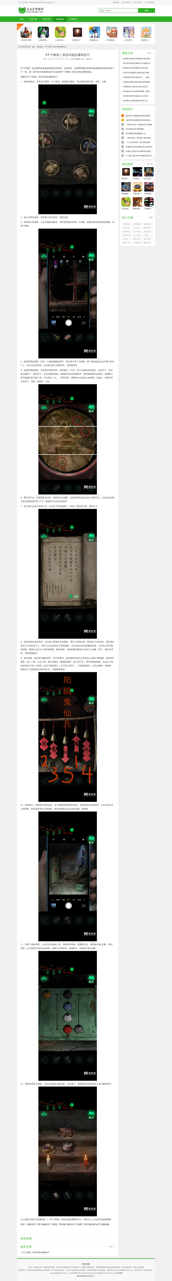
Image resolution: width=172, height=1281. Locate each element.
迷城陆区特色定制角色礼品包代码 (139, 146)
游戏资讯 (73, 19)
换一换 (150, 164)
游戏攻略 (60, 19)
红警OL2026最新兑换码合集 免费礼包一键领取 (141, 72)
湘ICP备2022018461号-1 (86, 1276)
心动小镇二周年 (136, 228)
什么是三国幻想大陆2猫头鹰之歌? (139, 155)
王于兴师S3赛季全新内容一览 (137, 243)
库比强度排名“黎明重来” (135, 129)
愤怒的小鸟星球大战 (136, 239)
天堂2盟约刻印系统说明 (137, 224)
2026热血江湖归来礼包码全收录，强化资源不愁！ (142, 86)
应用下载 (46, 19)
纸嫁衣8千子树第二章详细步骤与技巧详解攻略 (87, 1224)
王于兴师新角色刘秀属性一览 (136, 231)
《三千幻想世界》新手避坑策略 (138, 142)
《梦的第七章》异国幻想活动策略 (139, 124)
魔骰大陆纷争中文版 (147, 243)
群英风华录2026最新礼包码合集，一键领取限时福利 (143, 68)
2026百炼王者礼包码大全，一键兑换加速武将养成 (142, 77)
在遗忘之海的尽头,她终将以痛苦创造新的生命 (143, 151)
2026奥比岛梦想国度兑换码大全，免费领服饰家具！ (143, 100)
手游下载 (31, 10)
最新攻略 (116, 2)
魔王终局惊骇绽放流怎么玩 (147, 228)
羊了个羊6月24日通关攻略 (137, 235)
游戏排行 (128, 2)
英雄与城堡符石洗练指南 (126, 231)
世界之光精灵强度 (147, 239)
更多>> (112, 1246)
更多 (151, 217)
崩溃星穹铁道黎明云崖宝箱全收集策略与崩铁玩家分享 (147, 120)
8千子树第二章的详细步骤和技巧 (35, 1252)
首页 (22, 19)
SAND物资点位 (127, 224)
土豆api (146, 235)
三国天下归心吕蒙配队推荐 (126, 228)
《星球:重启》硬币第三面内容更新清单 (141, 138)
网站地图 (151, 2)
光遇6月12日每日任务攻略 (127, 235)
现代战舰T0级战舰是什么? (136, 133)
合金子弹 (125, 239)
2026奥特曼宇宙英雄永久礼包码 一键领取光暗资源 (142, 96)
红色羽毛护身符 (147, 231)
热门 (20, 27)
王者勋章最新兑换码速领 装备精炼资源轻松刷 (141, 82)
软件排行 (139, 2)
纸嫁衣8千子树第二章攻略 (53, 1224)
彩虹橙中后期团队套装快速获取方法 (140, 115)
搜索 (146, 10)
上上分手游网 (75, 59)
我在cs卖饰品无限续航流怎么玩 (147, 224)
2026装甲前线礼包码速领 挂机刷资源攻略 (139, 58)
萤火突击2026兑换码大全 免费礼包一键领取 (140, 63)
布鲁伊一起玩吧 (126, 243)
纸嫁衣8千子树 (34, 1224)
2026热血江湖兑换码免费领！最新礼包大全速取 (141, 91)
